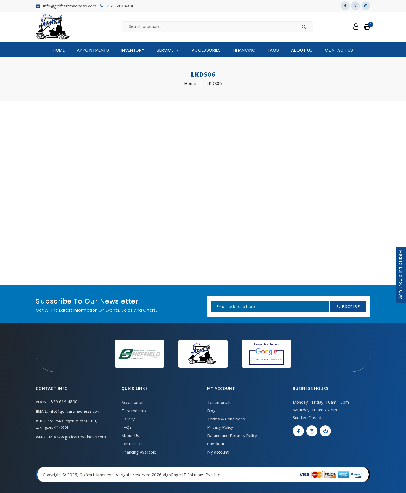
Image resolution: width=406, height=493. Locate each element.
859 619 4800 (121, 6)
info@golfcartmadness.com (69, 6)
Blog (211, 410)
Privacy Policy (220, 427)
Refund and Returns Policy (232, 435)
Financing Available (139, 452)
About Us (302, 50)
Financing (244, 50)
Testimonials (134, 410)
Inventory (132, 50)
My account (218, 452)
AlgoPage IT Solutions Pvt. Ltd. (192, 474)
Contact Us (339, 50)
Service (165, 50)
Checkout (216, 443)
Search (305, 28)
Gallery (128, 419)
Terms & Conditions (226, 419)
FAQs (273, 50)
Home (59, 50)
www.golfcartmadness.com (80, 437)
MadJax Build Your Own (401, 275)
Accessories (206, 50)
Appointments (93, 50)
